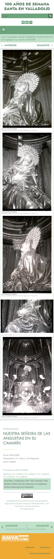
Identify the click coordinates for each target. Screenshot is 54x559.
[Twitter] (23, 22)
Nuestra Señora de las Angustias (19, 484)
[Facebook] (27, 22)
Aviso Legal (45, 547)
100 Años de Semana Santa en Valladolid (27, 6)
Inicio (3, 37)
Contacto (29, 547)
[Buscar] (50, 16)
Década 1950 (41, 481)
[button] (3, 29)
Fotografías (12, 37)
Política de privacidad (40, 553)
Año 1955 (30, 481)
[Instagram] (30, 22)
